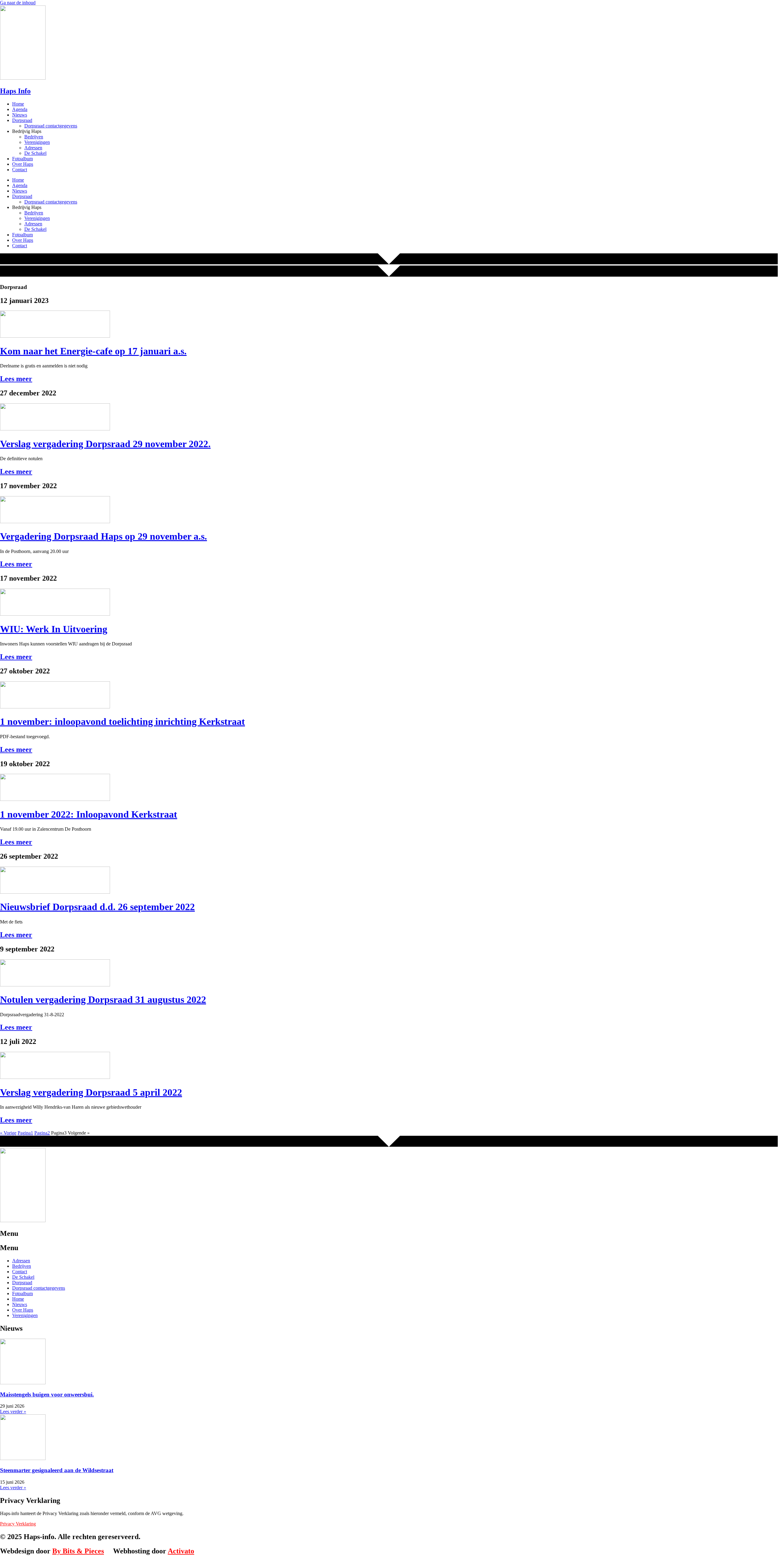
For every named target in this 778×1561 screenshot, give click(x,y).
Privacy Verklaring (18, 1523)
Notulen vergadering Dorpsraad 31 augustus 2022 (103, 999)
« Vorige (8, 1132)
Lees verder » (13, 1411)
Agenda (19, 109)
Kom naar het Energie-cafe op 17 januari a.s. (93, 351)
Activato (181, 1551)
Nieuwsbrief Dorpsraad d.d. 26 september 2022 (97, 906)
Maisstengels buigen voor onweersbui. (47, 1394)
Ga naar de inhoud (18, 2)
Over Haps (22, 164)
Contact (19, 169)
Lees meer (16, 379)
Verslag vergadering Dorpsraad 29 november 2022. (105, 443)
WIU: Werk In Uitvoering (53, 629)
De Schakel (35, 153)
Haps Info (15, 91)
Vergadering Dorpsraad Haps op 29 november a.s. (103, 536)
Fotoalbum (22, 158)
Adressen (33, 147)
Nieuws (19, 114)
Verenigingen (37, 142)
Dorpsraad (22, 120)
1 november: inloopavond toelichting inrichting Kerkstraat (122, 721)
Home (18, 103)
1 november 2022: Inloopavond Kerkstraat (88, 814)
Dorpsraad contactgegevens (50, 125)
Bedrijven (33, 136)
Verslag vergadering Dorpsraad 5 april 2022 (91, 1092)
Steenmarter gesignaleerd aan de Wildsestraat (56, 1470)
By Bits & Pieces (78, 1551)
